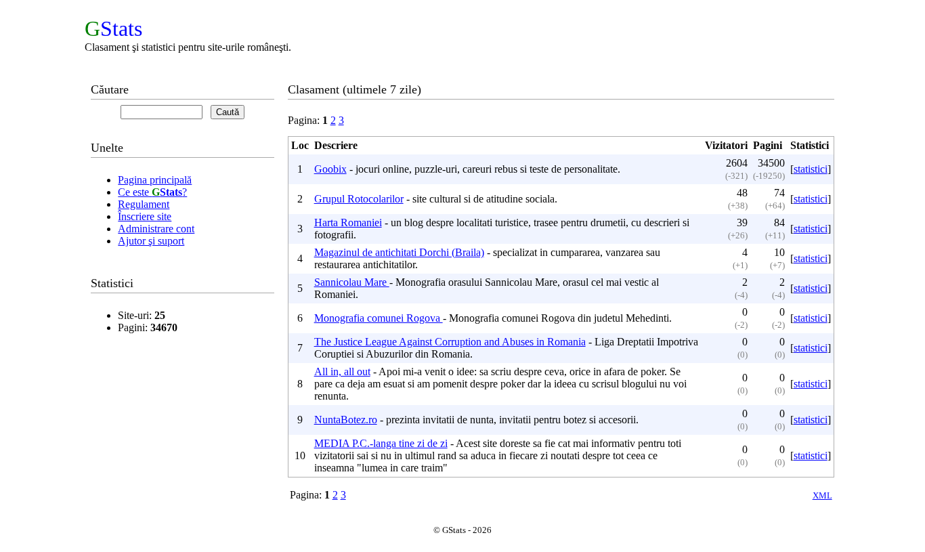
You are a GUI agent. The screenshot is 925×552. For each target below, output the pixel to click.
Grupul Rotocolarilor (359, 199)
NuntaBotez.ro (345, 419)
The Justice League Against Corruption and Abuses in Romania (450, 341)
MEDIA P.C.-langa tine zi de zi (381, 443)
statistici (810, 169)
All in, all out (342, 371)
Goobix (330, 169)
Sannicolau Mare (351, 282)
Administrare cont (156, 228)
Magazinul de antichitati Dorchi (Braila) (399, 252)
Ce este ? (152, 192)
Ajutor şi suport (151, 241)
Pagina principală (155, 180)
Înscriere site (144, 216)
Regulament (143, 204)
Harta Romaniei (348, 222)
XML (822, 495)
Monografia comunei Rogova (378, 318)
